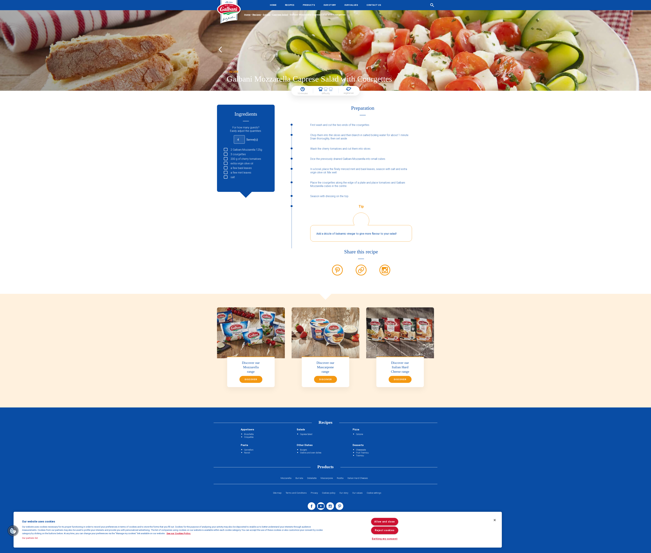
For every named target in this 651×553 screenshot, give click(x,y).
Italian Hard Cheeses (358, 478)
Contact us (374, 5)
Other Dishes (305, 445)
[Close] (494, 520)
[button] (13, 530)
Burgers (303, 450)
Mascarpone (327, 478)
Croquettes (249, 437)
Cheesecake (361, 450)
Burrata (299, 478)
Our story (329, 5)
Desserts (358, 445)
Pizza (356, 429)
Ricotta (340, 478)
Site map (277, 493)
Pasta (244, 445)
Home (273, 5)
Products (309, 5)
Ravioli (247, 453)
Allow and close (384, 521)
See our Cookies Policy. (178, 533)
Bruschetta (249, 434)
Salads (266, 14)
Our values (351, 5)
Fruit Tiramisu (362, 453)
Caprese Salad (280, 14)
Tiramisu (360, 455)
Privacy (314, 493)
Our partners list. (30, 538)
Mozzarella (286, 478)
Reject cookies (384, 530)
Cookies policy (328, 493)
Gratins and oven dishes (310, 453)
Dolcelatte (312, 478)
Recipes (289, 5)
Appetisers (247, 429)
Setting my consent (384, 538)
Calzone (359, 434)
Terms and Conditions (296, 493)
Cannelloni (248, 450)
